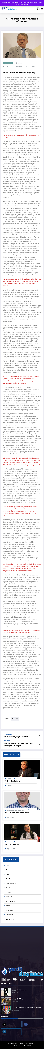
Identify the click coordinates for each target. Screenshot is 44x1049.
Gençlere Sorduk (11, 883)
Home (21, 1043)
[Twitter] (11, 1024)
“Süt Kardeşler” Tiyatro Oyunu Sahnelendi (28, 1007)
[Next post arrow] (39, 744)
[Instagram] (11, 1031)
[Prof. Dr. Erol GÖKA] (22, 833)
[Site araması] (37, 9)
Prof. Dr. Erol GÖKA (12, 844)
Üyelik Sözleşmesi (15, 1045)
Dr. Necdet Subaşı (12, 781)
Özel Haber (9, 910)
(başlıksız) (18, 989)
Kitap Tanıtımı (10, 901)
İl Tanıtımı (9, 897)
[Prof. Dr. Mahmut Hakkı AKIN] (22, 801)
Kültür (8, 906)
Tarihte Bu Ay (10, 919)
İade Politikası (29, 1043)
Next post (7, 740)
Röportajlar (8, 63)
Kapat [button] (26, 4)
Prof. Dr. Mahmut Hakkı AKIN (16, 810)
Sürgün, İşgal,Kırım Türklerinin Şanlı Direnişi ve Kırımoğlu (18, 744)
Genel (8, 888)
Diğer (7, 865)
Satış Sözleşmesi (27, 1045)
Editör (8, 874)
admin (9, 778)
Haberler (8, 892)
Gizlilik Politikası (12, 1043)
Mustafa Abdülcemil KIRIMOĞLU (13, 67)
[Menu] (42, 9)
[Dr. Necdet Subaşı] (22, 769)
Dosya (8, 870)
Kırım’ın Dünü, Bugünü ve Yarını (17, 737)
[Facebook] (33, 1024)
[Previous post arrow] (39, 735)
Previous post (8, 734)
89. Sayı (19, 63)
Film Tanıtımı (10, 879)
